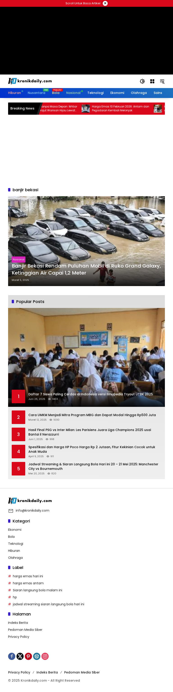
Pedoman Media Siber (25, 629)
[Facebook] (11, 656)
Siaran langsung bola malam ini (37, 590)
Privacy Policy (18, 636)
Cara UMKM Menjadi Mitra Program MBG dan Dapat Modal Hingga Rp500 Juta (92, 415)
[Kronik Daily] (30, 81)
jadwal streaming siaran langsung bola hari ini (48, 604)
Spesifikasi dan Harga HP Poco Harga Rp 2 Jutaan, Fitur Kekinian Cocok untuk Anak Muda (91, 449)
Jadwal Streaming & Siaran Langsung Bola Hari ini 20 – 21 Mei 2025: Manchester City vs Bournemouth (93, 466)
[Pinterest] (28, 656)
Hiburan (14, 550)
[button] (142, 81)
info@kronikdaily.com (32, 510)
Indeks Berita (18, 622)
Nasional (18, 259)
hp (15, 597)
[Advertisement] (86, 150)
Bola (11, 536)
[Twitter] (20, 656)
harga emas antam (28, 583)
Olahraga (15, 557)
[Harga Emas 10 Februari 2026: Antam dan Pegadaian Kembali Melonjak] (73, 109)
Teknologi (15, 543)
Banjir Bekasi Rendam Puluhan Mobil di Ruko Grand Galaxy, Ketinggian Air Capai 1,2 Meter (86, 269)
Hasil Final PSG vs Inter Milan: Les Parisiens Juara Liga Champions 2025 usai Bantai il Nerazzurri (89, 432)
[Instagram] (45, 656)
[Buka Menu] (152, 81)
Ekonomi (14, 529)
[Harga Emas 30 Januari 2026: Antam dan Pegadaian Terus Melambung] (145, 109)
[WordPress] (36, 656)
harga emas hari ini (28, 576)
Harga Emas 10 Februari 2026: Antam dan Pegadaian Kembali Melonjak (108, 108)
